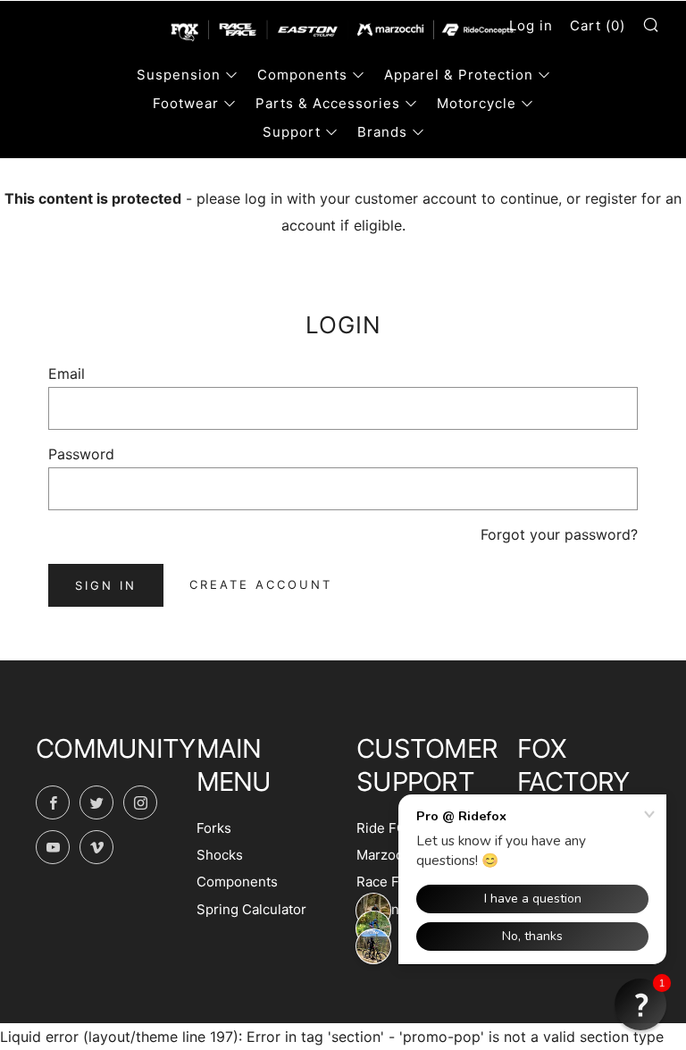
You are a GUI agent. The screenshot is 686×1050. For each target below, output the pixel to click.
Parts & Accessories (327, 103)
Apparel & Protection (458, 74)
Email (66, 373)
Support (292, 131)
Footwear (186, 103)
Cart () (597, 25)
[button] (640, 1004)
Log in (531, 25)
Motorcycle (476, 103)
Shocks (220, 854)
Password (81, 454)
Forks (214, 827)
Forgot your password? (559, 534)
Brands (382, 131)
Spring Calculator (251, 909)
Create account (260, 584)
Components (302, 74)
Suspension (179, 74)
